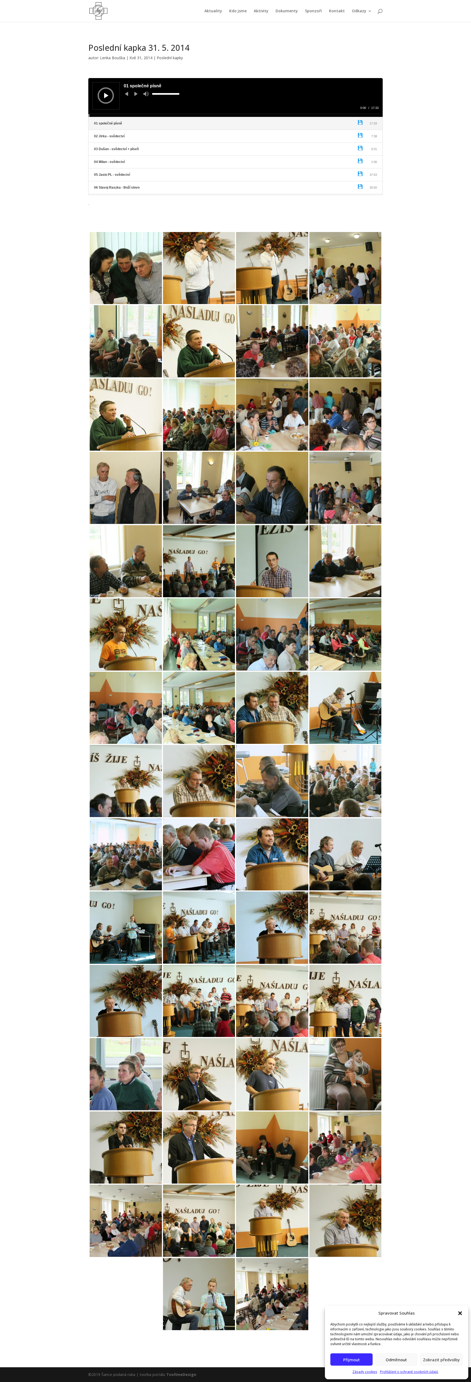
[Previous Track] (126, 94)
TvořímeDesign (181, 1374)
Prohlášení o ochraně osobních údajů (409, 1371)
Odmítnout (396, 1359)
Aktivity (261, 11)
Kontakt (337, 11)
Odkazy (359, 11)
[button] (460, 1313)
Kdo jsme (238, 11)
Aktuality (213, 11)
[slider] (165, 94)
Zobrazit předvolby (441, 1359)
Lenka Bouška (112, 57)
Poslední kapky (170, 57)
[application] (235, 97)
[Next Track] (136, 94)
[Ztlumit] (146, 94)
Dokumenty (287, 11)
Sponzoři (313, 11)
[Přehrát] (106, 95)
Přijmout (351, 1359)
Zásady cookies (364, 1371)
